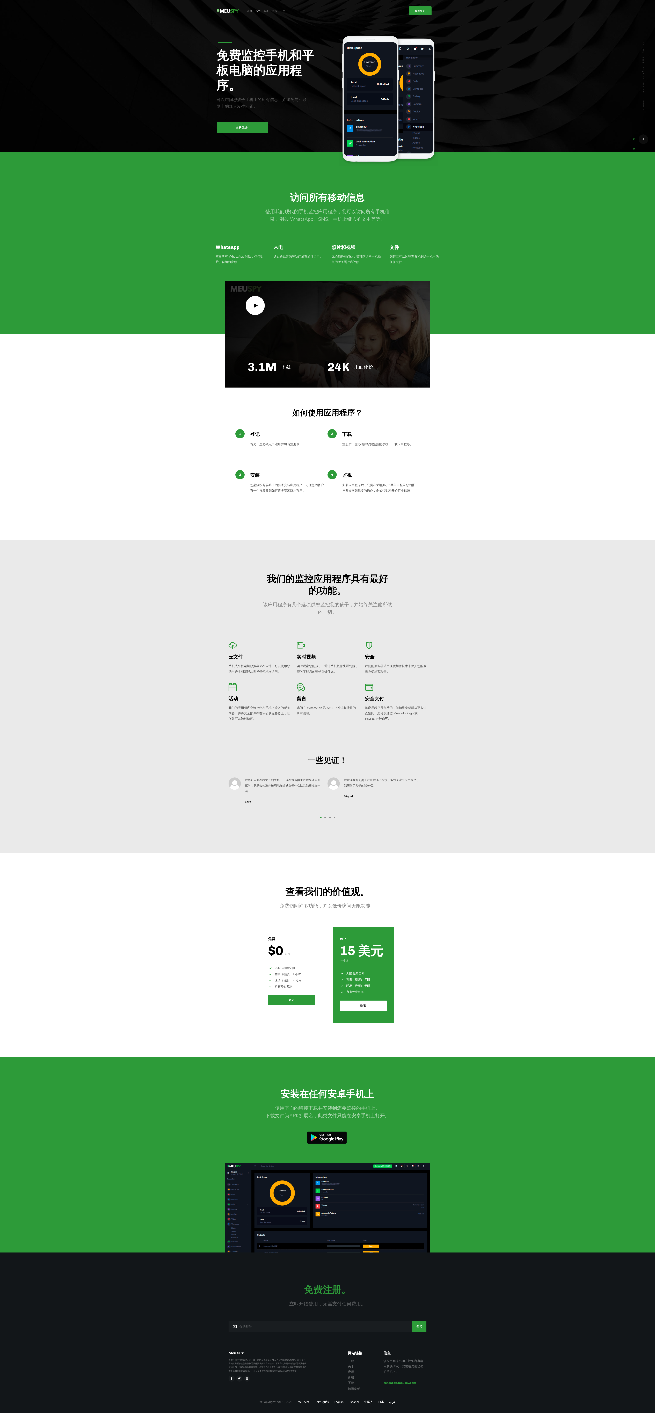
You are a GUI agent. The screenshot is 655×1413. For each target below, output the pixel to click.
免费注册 (242, 127)
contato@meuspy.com (399, 1383)
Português (643, 105)
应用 (266, 10)
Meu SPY (303, 1402)
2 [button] (325, 817)
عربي (643, 43)
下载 (283, 10)
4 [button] (334, 817)
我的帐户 (420, 10)
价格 (274, 10)
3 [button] (330, 817)
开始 (249, 10)
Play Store (327, 1138)
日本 (643, 50)
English (643, 88)
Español (643, 72)
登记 (292, 1000)
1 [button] (321, 817)
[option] (241, 257)
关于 (258, 10)
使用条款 (354, 1388)
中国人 (643, 59)
